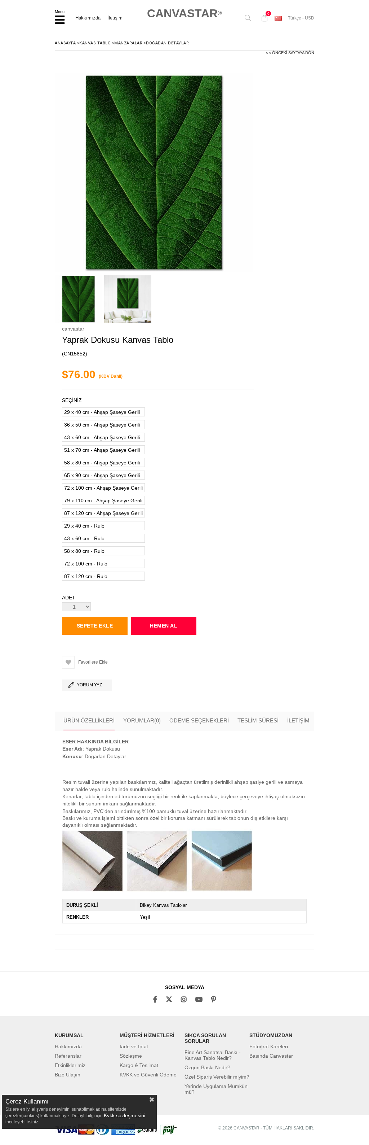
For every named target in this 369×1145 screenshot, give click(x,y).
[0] (262, 18)
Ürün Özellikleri (89, 720)
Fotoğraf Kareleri (268, 1046)
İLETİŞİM (298, 720)
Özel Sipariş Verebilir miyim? (216, 1077)
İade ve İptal (134, 1046)
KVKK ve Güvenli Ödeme (148, 1075)
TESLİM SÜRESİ (258, 720)
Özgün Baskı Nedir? (207, 1067)
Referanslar (68, 1056)
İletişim (115, 18)
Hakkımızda (88, 18)
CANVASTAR (184, 13)
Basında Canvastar (271, 1056)
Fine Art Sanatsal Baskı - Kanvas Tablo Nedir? (212, 1055)
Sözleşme (131, 1056)
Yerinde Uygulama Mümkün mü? (216, 1089)
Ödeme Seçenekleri (199, 720)
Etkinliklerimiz (70, 1065)
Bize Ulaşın (67, 1075)
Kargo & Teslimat (139, 1065)
